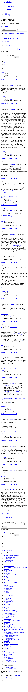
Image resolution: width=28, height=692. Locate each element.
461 (11, 200)
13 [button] (4, 65)
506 (11, 99)
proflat (4, 675)
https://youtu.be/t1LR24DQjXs (15, 334)
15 (10, 224)
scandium (3, 96)
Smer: (16, 523)
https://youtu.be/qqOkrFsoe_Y (15, 245)
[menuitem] (12, 4)
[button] (4, 54)
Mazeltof (17, 675)
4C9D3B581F (4, 221)
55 (10, 347)
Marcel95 (3, 477)
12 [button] (4, 64)
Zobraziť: (4, 522)
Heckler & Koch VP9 (9, 38)
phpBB (8, 671)
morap (2, 72)
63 (10, 257)
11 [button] (4, 63)
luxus (2, 345)
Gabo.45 (3, 370)
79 (10, 75)
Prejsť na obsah (4, 26)
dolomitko (3, 255)
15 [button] (4, 68)
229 (11, 373)
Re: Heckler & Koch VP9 (9, 80)
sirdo (2, 197)
